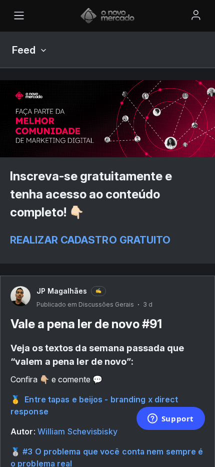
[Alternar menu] (19, 16)
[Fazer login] (196, 15)
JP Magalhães (61, 291)
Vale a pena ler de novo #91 (86, 324)
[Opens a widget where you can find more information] (170, 419)
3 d (147, 304)
